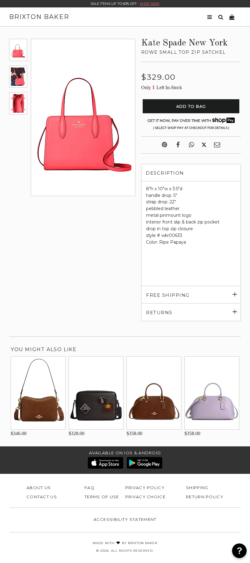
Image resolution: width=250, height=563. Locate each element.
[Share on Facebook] (178, 145)
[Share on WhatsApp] (191, 145)
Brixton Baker (39, 16)
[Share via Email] (217, 145)
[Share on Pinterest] (164, 145)
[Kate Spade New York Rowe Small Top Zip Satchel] (18, 50)
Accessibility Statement (125, 519)
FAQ (89, 487)
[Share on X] (203, 145)
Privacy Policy (145, 487)
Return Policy (204, 496)
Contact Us (42, 496)
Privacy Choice (145, 496)
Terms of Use (101, 496)
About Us (39, 487)
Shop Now (149, 4)
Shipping (197, 487)
